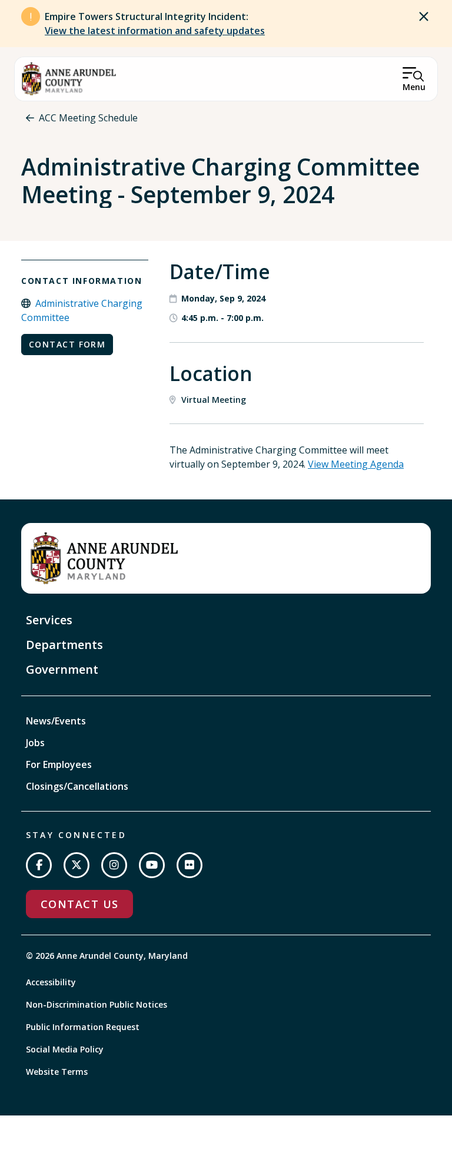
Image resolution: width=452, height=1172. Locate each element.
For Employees (59, 764)
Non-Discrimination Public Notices (96, 1004)
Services (49, 620)
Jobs (35, 742)
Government (62, 669)
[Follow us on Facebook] (39, 865)
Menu (414, 86)
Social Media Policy (65, 1049)
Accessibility (51, 982)
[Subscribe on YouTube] (152, 865)
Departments (64, 645)
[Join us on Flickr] (189, 865)
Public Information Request (82, 1026)
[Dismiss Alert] (424, 16)
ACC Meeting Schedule (88, 117)
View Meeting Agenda (356, 464)
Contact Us (79, 904)
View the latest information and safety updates (155, 30)
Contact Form (67, 344)
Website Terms (57, 1071)
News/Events (56, 720)
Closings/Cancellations (77, 786)
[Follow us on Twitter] (76, 865)
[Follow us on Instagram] (114, 865)
